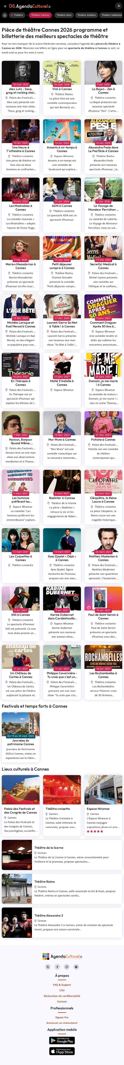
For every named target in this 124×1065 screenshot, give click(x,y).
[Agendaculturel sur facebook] (57, 967)
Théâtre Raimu (44, 881)
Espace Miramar (98, 809)
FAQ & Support (62, 984)
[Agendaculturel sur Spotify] (76, 967)
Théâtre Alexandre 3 (48, 915)
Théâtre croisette (58, 809)
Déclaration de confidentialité (62, 996)
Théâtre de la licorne (48, 848)
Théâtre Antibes (87, 15)
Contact (62, 1001)
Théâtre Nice (64, 15)
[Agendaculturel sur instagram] (67, 967)
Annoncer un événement (61, 1022)
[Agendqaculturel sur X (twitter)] (48, 967)
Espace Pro (62, 1017)
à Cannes (20, 92)
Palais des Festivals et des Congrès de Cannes (20, 810)
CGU (62, 990)
